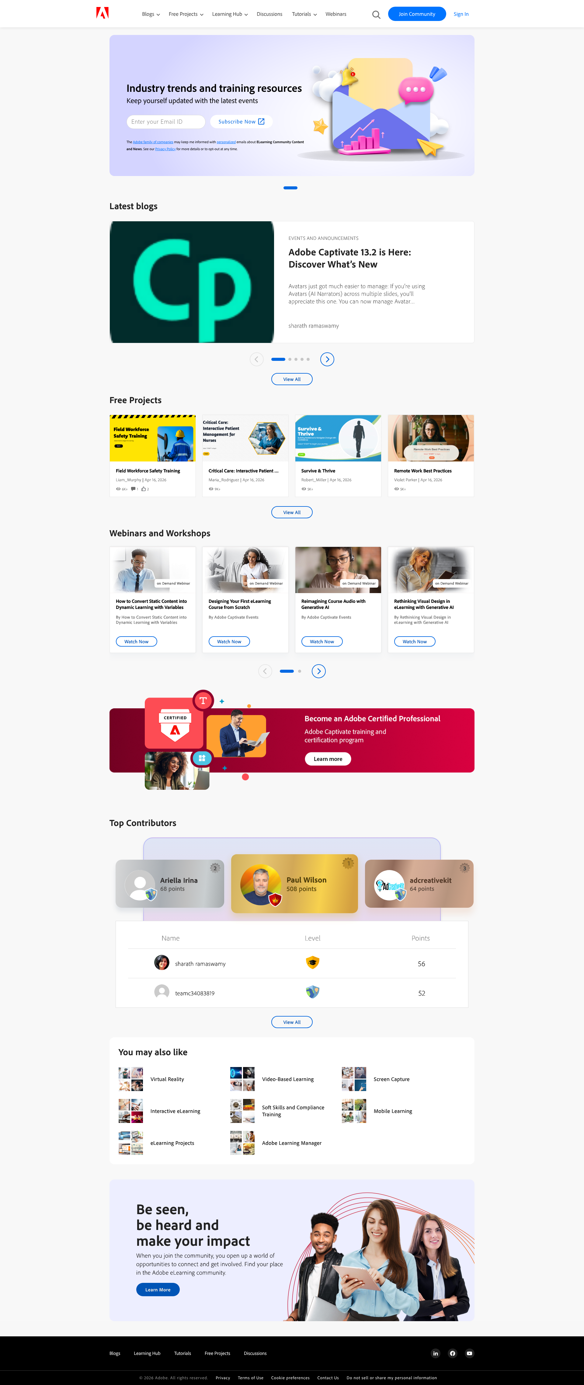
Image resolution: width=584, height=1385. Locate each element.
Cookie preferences (290, 1377)
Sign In (461, 13)
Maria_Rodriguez (224, 479)
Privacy (223, 1377)
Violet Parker (405, 479)
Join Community (417, 13)
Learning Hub (228, 13)
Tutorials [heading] (182, 1353)
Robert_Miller (313, 479)
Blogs (148, 13)
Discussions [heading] (255, 1353)
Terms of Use (251, 1377)
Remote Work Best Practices (423, 471)
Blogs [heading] (114, 1353)
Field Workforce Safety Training (148, 471)
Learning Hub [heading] (147, 1353)
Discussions (269, 13)
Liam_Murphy (128, 479)
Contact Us (328, 1377)
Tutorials (302, 13)
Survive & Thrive (318, 471)
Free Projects (184, 13)
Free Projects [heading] (217, 1353)
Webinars (336, 13)
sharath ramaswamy (314, 325)
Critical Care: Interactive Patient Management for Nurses (266, 471)
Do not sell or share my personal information (392, 1377)
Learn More (158, 1290)
